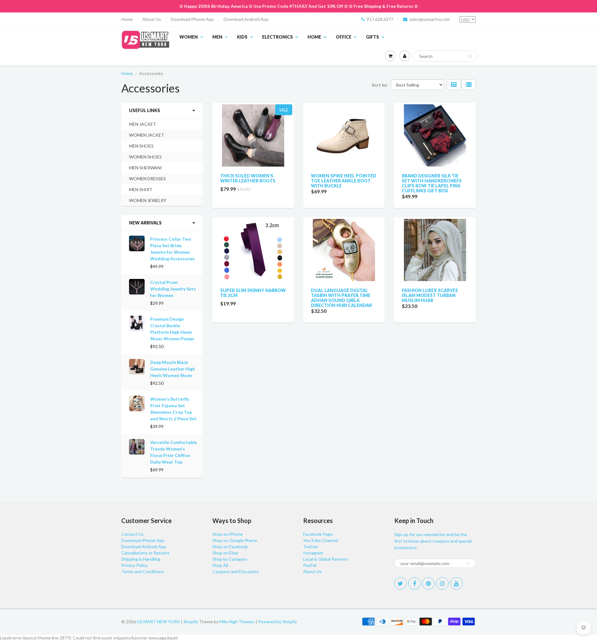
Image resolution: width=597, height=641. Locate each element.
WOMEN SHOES (145, 156)
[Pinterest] (428, 583)
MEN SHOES (141, 145)
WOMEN (188, 37)
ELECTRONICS (277, 37)
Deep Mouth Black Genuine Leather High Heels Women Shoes (172, 369)
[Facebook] (414, 583)
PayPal (309, 565)
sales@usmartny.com (429, 19)
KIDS (242, 37)
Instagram (313, 552)
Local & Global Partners (326, 559)
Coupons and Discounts (235, 571)
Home (127, 19)
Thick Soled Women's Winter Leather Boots (247, 178)
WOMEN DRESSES (147, 178)
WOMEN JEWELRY (147, 200)
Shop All (220, 565)
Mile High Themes (237, 621)
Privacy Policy (134, 565)
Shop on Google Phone (234, 540)
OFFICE (343, 37)
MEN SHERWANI (145, 167)
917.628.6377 (380, 19)
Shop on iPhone (227, 534)
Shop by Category (229, 559)
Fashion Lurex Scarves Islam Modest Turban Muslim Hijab (430, 295)
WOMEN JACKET (146, 135)
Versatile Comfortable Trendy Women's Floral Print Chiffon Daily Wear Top (173, 452)
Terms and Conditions (142, 571)
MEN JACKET (142, 124)
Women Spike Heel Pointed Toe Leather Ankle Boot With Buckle (343, 180)
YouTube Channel (320, 540)
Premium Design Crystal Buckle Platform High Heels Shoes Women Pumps (172, 328)
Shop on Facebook (230, 546)
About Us (151, 19)
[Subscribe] (468, 563)
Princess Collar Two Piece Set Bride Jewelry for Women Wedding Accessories (172, 248)
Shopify (190, 621)
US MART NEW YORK (158, 621)
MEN (217, 37)
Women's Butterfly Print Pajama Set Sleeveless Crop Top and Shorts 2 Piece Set (173, 408)
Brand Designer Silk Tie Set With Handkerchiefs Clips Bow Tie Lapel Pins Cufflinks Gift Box (432, 183)
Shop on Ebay (225, 552)
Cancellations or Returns (145, 552)
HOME (314, 37)
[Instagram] (442, 583)
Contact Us (132, 534)
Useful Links (144, 110)
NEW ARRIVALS (145, 222)
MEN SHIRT (140, 189)
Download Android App (246, 19)
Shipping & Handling (140, 559)
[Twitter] (400, 583)
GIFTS (372, 37)
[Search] (470, 56)
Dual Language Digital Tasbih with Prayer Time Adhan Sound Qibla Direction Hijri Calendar (341, 298)
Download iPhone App (192, 19)
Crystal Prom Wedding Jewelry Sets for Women (173, 289)
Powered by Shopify (277, 621)
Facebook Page (318, 534)
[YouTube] (456, 583)
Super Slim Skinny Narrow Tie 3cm (253, 293)
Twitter (310, 546)
